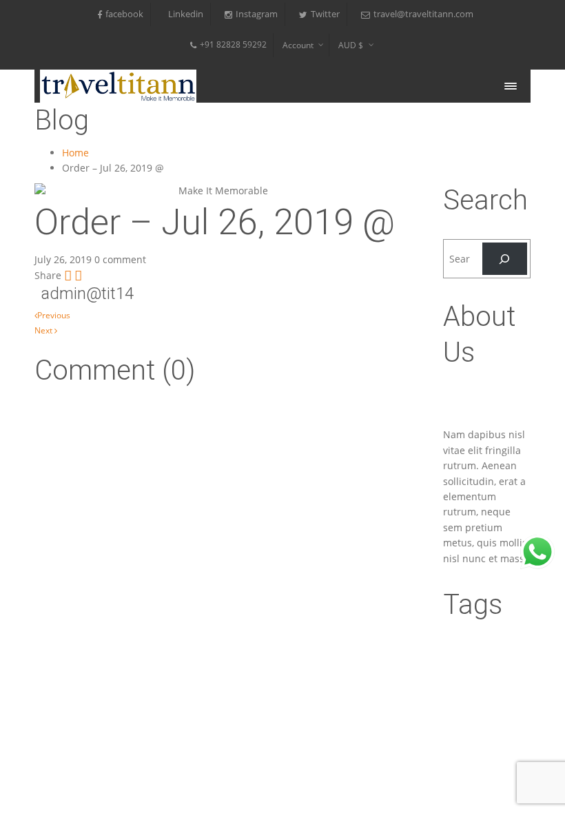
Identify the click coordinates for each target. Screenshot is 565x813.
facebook (124, 14)
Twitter (325, 14)
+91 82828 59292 (233, 44)
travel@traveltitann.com (423, 14)
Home (75, 152)
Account (298, 45)
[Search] (504, 259)
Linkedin (185, 14)
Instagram (257, 14)
